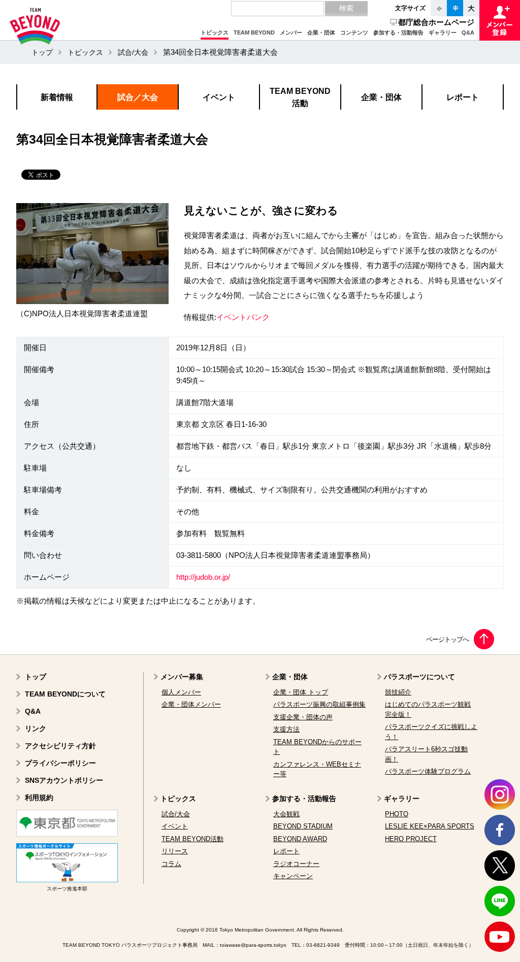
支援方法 (286, 729)
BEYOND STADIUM (303, 826)
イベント (174, 826)
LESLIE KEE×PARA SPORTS (429, 826)
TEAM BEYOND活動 (192, 839)
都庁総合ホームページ (436, 22)
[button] (214, 33)
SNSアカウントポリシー (64, 780)
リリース (174, 851)
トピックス (85, 52)
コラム (171, 864)
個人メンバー (181, 692)
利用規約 (39, 797)
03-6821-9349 (323, 945)
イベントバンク (243, 317)
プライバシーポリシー (60, 763)
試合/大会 (133, 52)
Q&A (33, 711)
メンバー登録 (499, 20)
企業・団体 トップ (300, 692)
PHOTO (396, 814)
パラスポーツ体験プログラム (428, 771)
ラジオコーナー (296, 864)
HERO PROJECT (411, 839)
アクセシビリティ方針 (60, 746)
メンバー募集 (181, 677)
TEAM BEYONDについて (65, 694)
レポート (286, 851)
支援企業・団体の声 (303, 717)
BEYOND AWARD (300, 839)
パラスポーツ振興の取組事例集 (319, 704)
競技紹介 (398, 692)
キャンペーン (293, 876)
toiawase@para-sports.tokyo (253, 945)
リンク (35, 728)
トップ (42, 52)
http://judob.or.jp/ (203, 577)
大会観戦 (286, 814)
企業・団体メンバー (191, 704)
